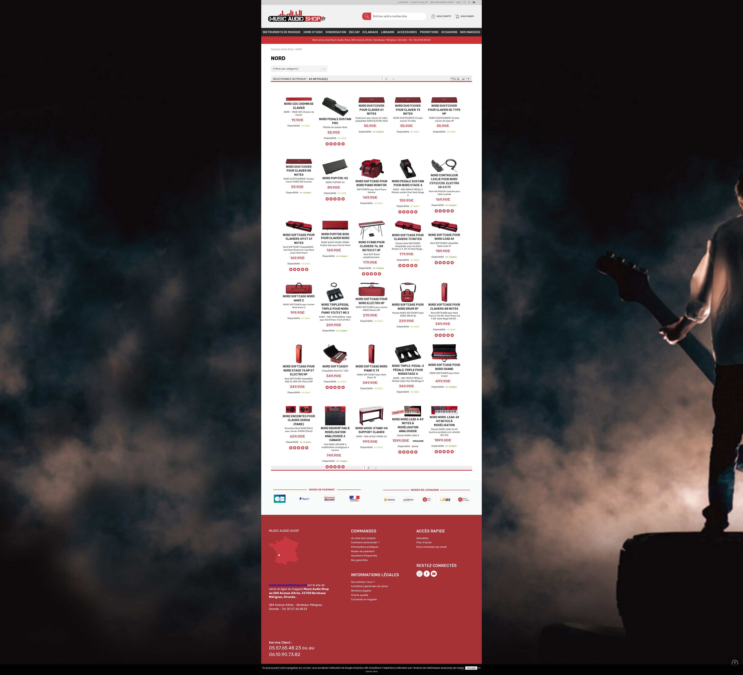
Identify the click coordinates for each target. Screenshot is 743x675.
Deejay (354, 32)
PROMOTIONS (429, 32)
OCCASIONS (449, 32)
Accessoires (407, 32)
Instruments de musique (281, 32)
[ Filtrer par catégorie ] (285, 68)
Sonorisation (335, 32)
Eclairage (370, 32)
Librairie (388, 32)
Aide (458, 2)
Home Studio (313, 32)
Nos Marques (470, 32)
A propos (403, 2)
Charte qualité (419, 2)
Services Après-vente (442, 2)
